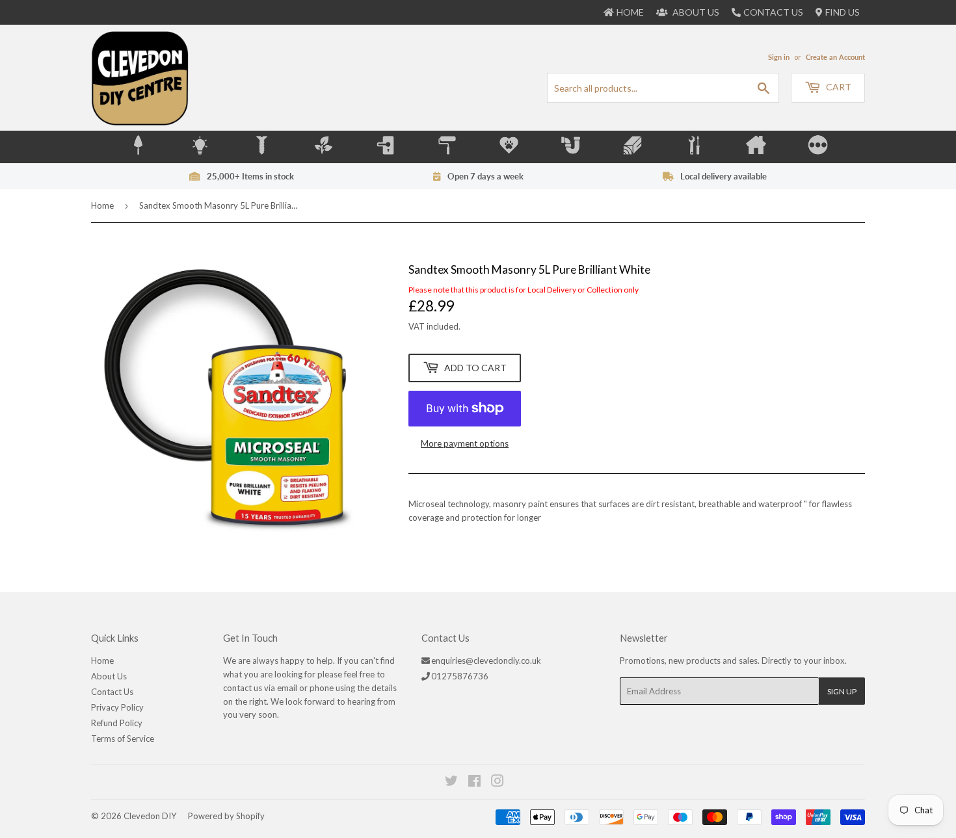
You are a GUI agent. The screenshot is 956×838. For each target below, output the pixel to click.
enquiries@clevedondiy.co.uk (486, 660)
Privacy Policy (117, 707)
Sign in (779, 57)
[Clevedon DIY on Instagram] (498, 783)
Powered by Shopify (226, 816)
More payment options (465, 443)
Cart (837, 86)
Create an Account (835, 57)
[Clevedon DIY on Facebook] (475, 783)
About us (695, 12)
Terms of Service (122, 738)
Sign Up (841, 691)
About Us (109, 676)
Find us (842, 12)
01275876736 (459, 676)
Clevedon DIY (150, 816)
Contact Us (773, 12)
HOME (630, 12)
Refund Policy (116, 723)
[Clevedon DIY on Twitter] (452, 783)
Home (102, 205)
